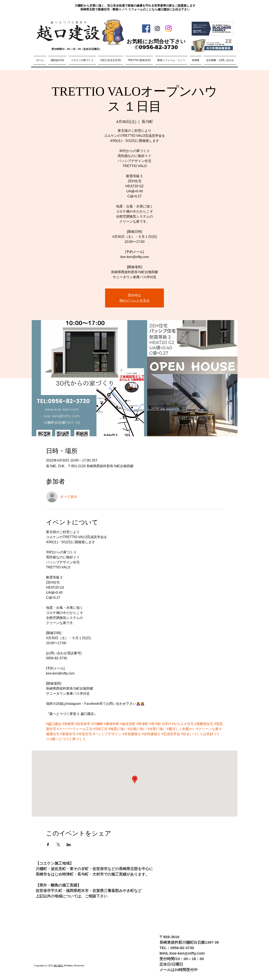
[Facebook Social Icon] (146, 28)
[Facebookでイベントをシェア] (48, 844)
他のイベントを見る (134, 300)
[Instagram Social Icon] (157, 28)
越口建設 (58, 965)
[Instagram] (168, 28)
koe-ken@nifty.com (187, 953)
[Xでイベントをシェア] (58, 844)
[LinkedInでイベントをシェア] (69, 844)
